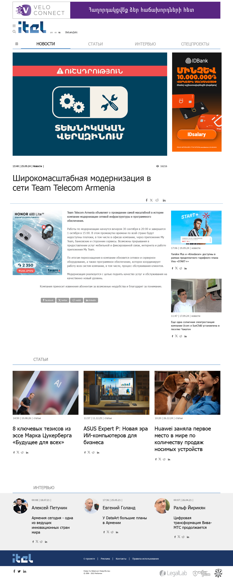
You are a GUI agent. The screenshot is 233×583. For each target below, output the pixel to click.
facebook (48, 300)
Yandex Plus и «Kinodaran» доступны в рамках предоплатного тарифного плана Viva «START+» (194, 258)
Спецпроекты (195, 43)
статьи (95, 43)
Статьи (37, 418)
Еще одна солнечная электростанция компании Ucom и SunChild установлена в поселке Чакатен (195, 325)
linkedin (92, 300)
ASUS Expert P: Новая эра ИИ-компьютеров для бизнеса (116, 435)
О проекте (90, 558)
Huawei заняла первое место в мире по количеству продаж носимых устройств (183, 438)
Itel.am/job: (71, 32)
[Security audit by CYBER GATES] (201, 573)
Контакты (121, 558)
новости (46, 43)
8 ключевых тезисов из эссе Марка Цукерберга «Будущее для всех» (42, 435)
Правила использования (145, 558)
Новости (37, 166)
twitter (64, 300)
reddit (78, 300)
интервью (145, 43)
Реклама (106, 558)
